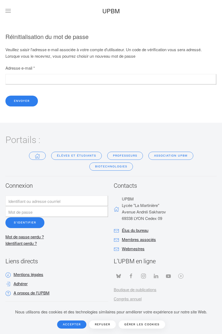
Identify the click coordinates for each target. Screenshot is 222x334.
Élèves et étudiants (76, 155)
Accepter (72, 324)
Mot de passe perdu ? (24, 236)
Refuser (102, 324)
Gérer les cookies (141, 324)
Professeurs (125, 155)
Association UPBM (171, 155)
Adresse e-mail (20, 68)
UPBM (111, 11)
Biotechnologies (111, 166)
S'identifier (25, 222)
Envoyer (22, 101)
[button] (8, 11)
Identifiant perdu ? (21, 243)
